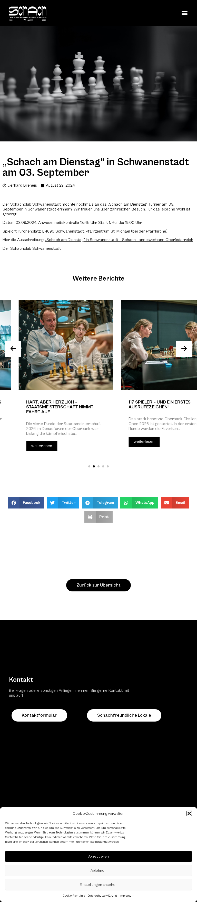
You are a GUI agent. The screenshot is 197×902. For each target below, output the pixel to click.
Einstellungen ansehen (98, 884)
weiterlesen (23, 446)
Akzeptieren (98, 856)
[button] (189, 813)
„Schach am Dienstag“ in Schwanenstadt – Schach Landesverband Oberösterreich (119, 239)
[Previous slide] (13, 349)
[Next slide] (184, 349)
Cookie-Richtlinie (74, 895)
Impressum (127, 895)
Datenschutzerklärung (102, 895)
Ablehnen (98, 870)
